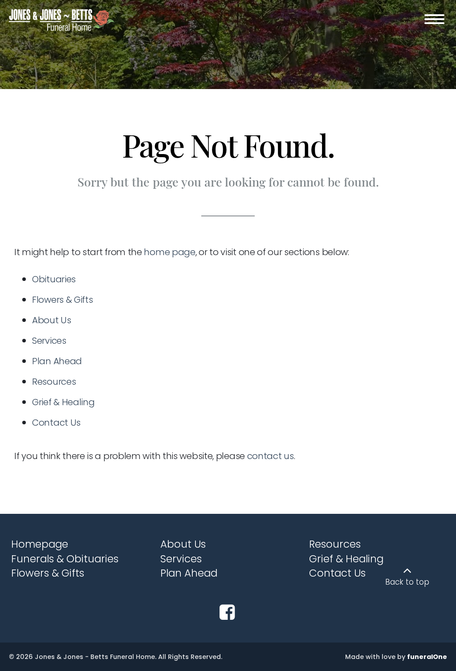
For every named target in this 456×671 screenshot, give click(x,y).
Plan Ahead (57, 361)
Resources (54, 381)
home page (169, 252)
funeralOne (427, 656)
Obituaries (54, 279)
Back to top (407, 582)
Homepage (39, 544)
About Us (51, 320)
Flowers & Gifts (62, 299)
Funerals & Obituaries (64, 559)
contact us (270, 456)
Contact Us (56, 422)
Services (49, 340)
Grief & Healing (63, 402)
